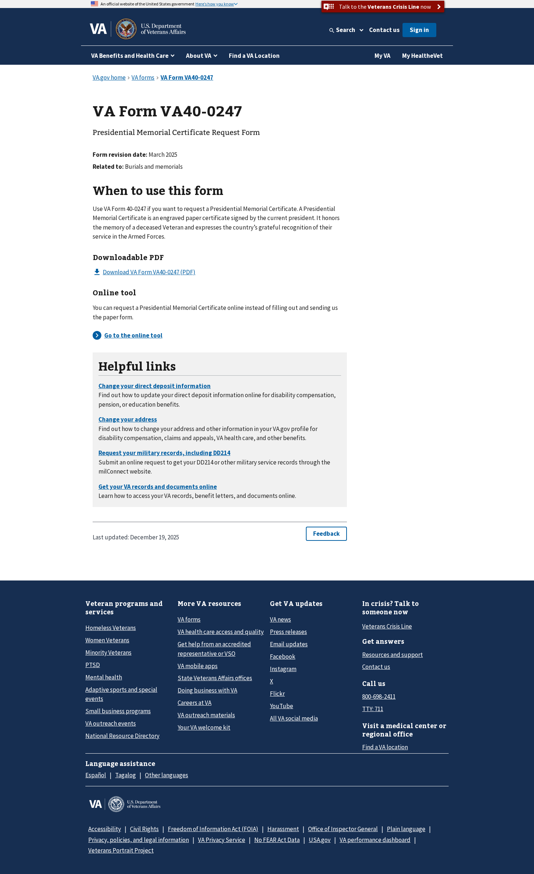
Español (95, 775)
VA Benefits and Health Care (130, 56)
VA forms (189, 619)
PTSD (92, 665)
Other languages (166, 775)
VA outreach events (110, 723)
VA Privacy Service (221, 840)
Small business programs (118, 711)
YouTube (281, 706)
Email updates (289, 644)
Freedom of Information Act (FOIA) (213, 829)
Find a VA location (385, 747)
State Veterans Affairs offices (215, 678)
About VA (198, 56)
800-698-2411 (379, 697)
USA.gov (320, 840)
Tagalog (125, 775)
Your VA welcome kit (204, 727)
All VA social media (294, 718)
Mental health (103, 677)
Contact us (384, 30)
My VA (383, 56)
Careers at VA (194, 703)
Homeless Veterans (110, 628)
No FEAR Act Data (277, 840)
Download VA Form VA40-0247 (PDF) (149, 272)
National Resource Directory (122, 736)
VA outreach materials (206, 715)
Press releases (288, 632)
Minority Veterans (108, 652)
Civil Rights (144, 829)
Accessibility (104, 829)
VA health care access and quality (221, 632)
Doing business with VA (207, 690)
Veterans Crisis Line (387, 626)
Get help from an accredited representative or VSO (214, 648)
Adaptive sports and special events (121, 694)
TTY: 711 (372, 709)
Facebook (282, 656)
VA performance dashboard (375, 840)
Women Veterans (107, 640)
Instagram (283, 669)
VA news (280, 619)
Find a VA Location (254, 56)
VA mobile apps (198, 666)
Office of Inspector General (343, 829)
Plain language (406, 829)
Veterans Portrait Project (121, 850)
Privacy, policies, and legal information (138, 840)
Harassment (283, 829)
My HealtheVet (422, 56)
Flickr (277, 694)
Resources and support (392, 655)
